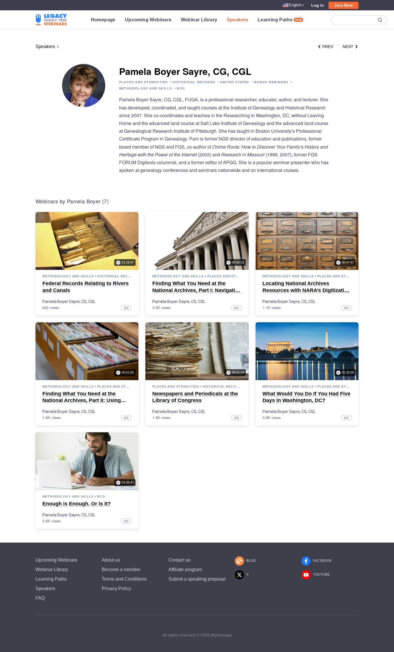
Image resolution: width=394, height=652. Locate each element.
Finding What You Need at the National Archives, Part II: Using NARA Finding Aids (81, 400)
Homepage (103, 19)
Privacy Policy (116, 588)
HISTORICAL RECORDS (193, 82)
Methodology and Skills (67, 276)
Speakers (237, 19)
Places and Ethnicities (224, 276)
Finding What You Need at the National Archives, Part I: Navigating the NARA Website (196, 290)
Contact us (179, 560)
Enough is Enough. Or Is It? (76, 504)
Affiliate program (185, 569)
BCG (181, 88)
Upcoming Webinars (148, 19)
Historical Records (114, 276)
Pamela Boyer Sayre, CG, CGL (68, 301)
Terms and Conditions (124, 579)
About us (111, 560)
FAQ (40, 598)
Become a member (121, 569)
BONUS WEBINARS (271, 82)
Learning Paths (280, 19)
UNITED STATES (234, 82)
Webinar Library (199, 19)
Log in (317, 5)
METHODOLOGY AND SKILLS (145, 88)
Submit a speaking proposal (197, 579)
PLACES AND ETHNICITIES (143, 82)
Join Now (343, 5)
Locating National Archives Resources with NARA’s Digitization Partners (306, 290)
